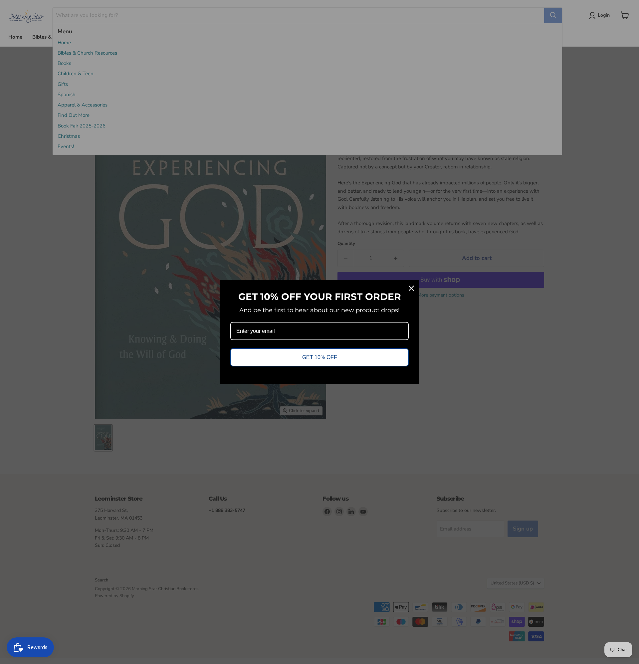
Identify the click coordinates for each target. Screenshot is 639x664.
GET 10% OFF (319, 357)
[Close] (411, 288)
